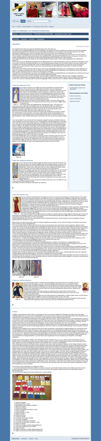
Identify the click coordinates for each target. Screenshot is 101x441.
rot (17, 321)
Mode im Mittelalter (26, 26)
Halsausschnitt (58, 54)
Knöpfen (31, 219)
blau (22, 321)
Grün (43, 321)
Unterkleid (24, 39)
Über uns (16, 21)
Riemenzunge (16, 250)
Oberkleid (51, 26)
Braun (61, 339)
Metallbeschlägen (76, 249)
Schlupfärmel (40, 39)
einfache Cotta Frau (75, 95)
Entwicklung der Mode (26, 34)
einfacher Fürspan (75, 101)
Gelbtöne (82, 339)
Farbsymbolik (79, 330)
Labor (23, 21)
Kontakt (31, 438)
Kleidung (19, 26)
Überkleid (32, 39)
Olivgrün (57, 339)
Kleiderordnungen (25, 93)
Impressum (24, 438)
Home (29, 21)
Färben (51, 344)
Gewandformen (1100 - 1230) (63, 34)
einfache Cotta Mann (75, 98)
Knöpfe (44, 240)
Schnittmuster (74, 56)
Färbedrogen (84, 355)
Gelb (21, 324)
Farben (49, 110)
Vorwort (15, 34)
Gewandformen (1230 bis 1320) (40, 26)
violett (69, 323)
